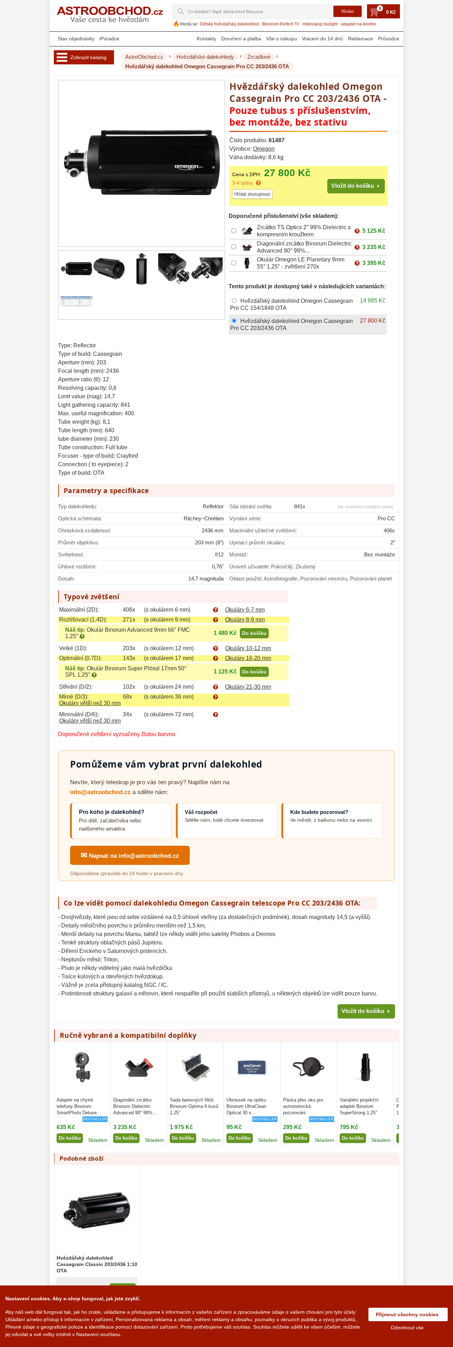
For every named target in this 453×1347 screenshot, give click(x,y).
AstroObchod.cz (144, 57)
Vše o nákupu (281, 38)
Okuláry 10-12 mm (248, 648)
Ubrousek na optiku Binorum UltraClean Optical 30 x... (246, 1106)
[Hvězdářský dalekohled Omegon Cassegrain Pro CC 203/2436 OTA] (76, 269)
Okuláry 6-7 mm (245, 610)
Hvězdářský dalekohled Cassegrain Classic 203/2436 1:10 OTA (97, 1264)
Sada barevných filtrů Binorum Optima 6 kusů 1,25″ (194, 1106)
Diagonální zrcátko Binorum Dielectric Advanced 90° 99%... (135, 1106)
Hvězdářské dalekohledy (205, 57)
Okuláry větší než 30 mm (90, 703)
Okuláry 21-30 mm (248, 687)
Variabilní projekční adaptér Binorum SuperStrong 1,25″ (359, 1106)
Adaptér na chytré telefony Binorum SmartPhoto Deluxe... (79, 1106)
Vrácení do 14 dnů (322, 38)
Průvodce (388, 38)
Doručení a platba (241, 38)
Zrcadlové (258, 57)
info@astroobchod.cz (100, 792)
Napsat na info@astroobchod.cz (130, 855)
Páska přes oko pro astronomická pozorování (303, 1106)
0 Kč (391, 12)
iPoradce (109, 38)
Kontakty (206, 38)
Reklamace (360, 38)
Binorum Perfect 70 (280, 24)
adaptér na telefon (358, 24)
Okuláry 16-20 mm (248, 658)
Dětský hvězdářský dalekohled (229, 24)
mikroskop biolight (320, 24)
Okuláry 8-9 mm (245, 620)
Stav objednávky (76, 38)
